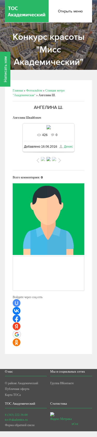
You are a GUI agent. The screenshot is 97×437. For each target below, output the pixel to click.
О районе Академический (21, 383)
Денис (68, 146)
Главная (18, 90)
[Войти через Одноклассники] (16, 342)
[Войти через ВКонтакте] (16, 311)
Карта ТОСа (13, 395)
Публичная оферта (17, 389)
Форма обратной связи (19, 425)
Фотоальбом (34, 90)
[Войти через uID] (16, 303)
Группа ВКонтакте (62, 383)
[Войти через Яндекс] (16, 326)
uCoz (75, 423)
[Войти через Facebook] (16, 318)
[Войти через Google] (17, 334)
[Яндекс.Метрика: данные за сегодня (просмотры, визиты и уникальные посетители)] (61, 416)
